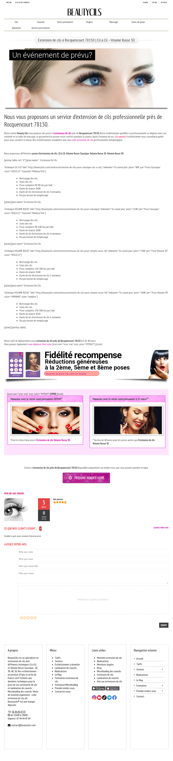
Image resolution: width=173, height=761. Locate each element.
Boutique (8, 2)
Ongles (89, 22)
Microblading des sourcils (109, 671)
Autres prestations (41, 27)
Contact (140, 696)
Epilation (16, 27)
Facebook (145, 2)
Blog (99, 667)
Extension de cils (105, 674)
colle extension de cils (82, 140)
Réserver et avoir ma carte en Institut (66, 373)
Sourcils (41, 22)
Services (59, 661)
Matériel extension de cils (109, 657)
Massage (113, 22)
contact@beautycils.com (23, 725)
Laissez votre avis (160, 527)
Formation (141, 685)
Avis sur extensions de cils (109, 681)
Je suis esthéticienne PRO (22, 2)
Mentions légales (105, 664)
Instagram (164, 2)
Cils (16, 22)
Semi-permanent (65, 22)
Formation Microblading (66, 684)
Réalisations (61, 671)
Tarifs (58, 657)
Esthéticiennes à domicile (67, 664)
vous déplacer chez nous (40, 344)
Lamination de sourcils (66, 667)
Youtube (154, 2)
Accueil (139, 658)
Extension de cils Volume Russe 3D (53, 440)
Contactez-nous (63, 691)
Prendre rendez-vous (65, 688)
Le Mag (58, 674)
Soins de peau (138, 22)
